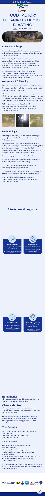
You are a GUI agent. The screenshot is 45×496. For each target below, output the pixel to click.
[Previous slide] (8, 120)
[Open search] (41, 6)
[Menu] (3, 6)
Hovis (15, 29)
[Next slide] (37, 120)
